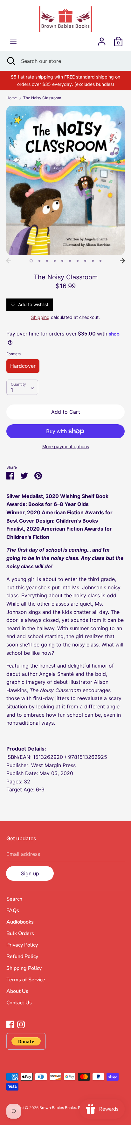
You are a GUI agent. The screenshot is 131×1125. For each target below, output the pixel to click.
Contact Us (19, 1002)
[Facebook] (10, 1024)
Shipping (40, 317)
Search (14, 898)
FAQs (12, 910)
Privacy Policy (22, 944)
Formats (13, 353)
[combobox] (22, 387)
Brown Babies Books (57, 1107)
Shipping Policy (24, 968)
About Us (17, 991)
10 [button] (100, 261)
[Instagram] (21, 1024)
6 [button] (70, 261)
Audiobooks (20, 921)
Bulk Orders (20, 933)
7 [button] (78, 261)
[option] (65, 180)
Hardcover (23, 366)
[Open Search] (10, 61)
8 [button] (85, 261)
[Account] (101, 39)
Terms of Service (25, 979)
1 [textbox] (12, 390)
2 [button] (39, 261)
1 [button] (31, 260)
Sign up (30, 873)
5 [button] (62, 261)
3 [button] (47, 261)
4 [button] (55, 261)
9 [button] (93, 261)
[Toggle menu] (13, 42)
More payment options (65, 446)
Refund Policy (22, 956)
